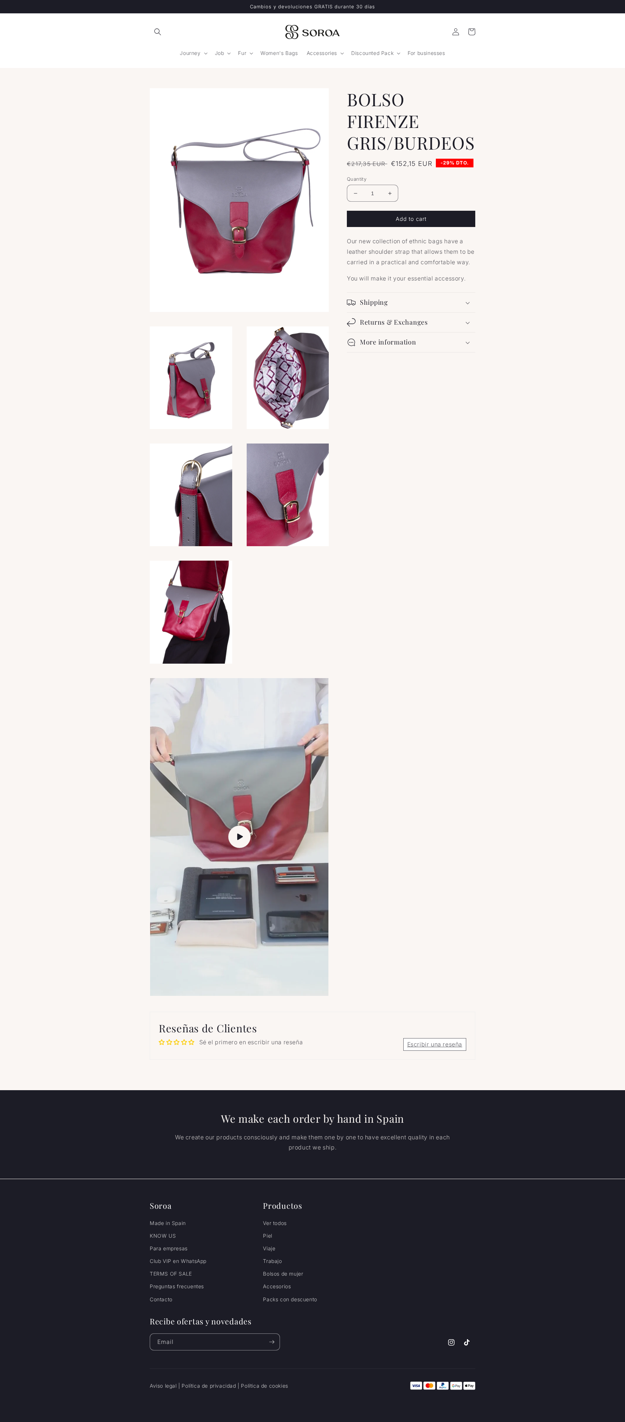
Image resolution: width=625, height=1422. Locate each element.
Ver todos (274, 1223)
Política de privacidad (209, 1386)
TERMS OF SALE (171, 1274)
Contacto (161, 1299)
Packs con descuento (290, 1299)
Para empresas (169, 1248)
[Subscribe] (272, 1341)
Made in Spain (168, 1223)
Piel (267, 1236)
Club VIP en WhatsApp (178, 1261)
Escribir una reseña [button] (434, 1044)
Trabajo (272, 1261)
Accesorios (277, 1286)
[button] (158, 32)
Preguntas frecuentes (177, 1286)
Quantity (356, 179)
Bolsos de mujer (283, 1274)
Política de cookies (264, 1386)
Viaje (269, 1248)
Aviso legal (163, 1386)
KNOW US (163, 1236)
